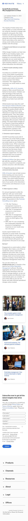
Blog (11, 17)
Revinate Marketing (9, 21)
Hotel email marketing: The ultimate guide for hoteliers (12, 343)
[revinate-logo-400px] (8, 3)
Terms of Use (13, 434)
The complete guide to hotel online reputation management (13, 314)
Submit (7, 446)
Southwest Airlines (8, 159)
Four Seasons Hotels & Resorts (11, 106)
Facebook (15, 510)
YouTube (20, 510)
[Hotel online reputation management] (14, 296)
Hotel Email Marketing (13, 19)
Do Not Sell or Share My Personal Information (13, 513)
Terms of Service (7, 406)
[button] (14, 463)
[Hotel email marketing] (14, 326)
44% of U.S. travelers (16, 88)
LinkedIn (10, 510)
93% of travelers (7, 173)
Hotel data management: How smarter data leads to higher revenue (13, 373)
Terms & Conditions (8, 408)
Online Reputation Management (11, 267)
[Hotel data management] (14, 355)
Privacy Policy (16, 404)
